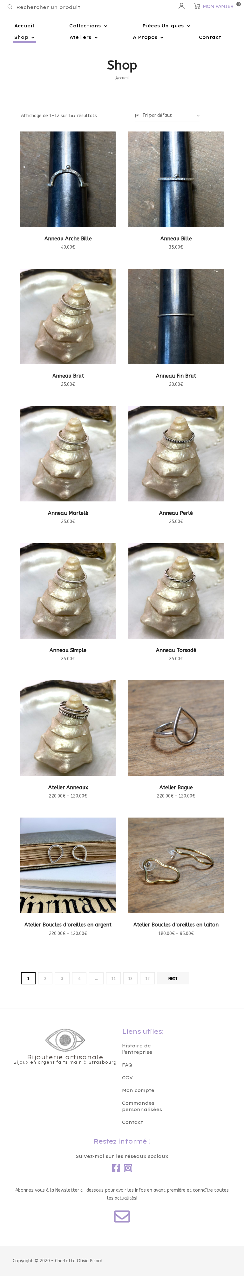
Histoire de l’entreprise (137, 1049)
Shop (21, 37)
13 (147, 978)
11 (113, 978)
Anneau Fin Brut (176, 376)
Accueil (24, 26)
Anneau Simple (68, 650)
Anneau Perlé (176, 513)
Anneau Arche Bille (68, 239)
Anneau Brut (68, 376)
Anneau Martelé (68, 513)
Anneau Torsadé (176, 650)
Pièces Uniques (163, 26)
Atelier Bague (176, 787)
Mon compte (138, 1090)
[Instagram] (128, 1168)
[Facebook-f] (116, 1168)
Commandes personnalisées (142, 1106)
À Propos (145, 37)
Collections (85, 26)
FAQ (127, 1065)
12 (130, 978)
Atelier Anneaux (68, 787)
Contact (210, 37)
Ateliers (81, 37)
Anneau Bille (176, 239)
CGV (127, 1078)
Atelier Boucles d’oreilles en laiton (176, 925)
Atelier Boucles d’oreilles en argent (68, 925)
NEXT (173, 978)
